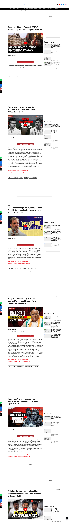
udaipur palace (16, 76)
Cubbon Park (26, 10)
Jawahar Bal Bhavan (33, 10)
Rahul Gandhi (11, 268)
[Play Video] (25, 43)
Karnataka (10, 177)
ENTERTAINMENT (46, 8)
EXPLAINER (26, 8)
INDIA (7, 8)
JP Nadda (13, 366)
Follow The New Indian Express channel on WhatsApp (18, 69)
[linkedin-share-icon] (1, 87)
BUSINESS (31, 8)
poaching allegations (33, 177)
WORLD (10, 8)
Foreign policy (30, 268)
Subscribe (12, 4)
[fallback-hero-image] (47, 46)
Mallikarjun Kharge (20, 366)
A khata (14, 10)
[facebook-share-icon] (1, 85)
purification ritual (11, 368)
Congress (16, 268)
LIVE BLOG (56, 8)
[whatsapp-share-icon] (1, 80)
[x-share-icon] (1, 83)
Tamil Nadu (16, 177)
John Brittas (36, 366)
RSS (20, 268)
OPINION (21, 8)
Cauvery (21, 177)
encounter (26, 177)
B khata (18, 10)
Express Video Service (12, 55)
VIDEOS (51, 8)
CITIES (18, 8)
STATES (14, 8)
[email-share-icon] (1, 89)
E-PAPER (16, 4)
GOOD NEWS (40, 8)
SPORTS (35, 8)
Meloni (36, 268)
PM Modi (24, 268)
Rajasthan (10, 76)
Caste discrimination (28, 366)
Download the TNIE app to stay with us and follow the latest (19, 72)
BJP (9, 366)
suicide (22, 10)
